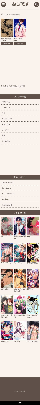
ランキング (6, 107)
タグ (3, 135)
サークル (5, 130)
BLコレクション (8, 193)
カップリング (7, 119)
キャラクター (7, 124)
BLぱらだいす (7, 205)
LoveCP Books (7, 182)
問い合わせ (6, 141)
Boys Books (6, 188)
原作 (3, 113)
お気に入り (7, 43)
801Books (5, 199)
